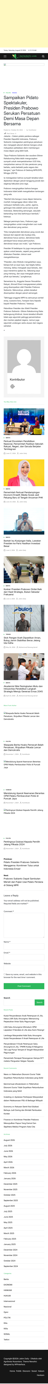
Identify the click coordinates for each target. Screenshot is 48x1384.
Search (7, 998)
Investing (7, 1097)
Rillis (6, 1328)
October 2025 (9, 1195)
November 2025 (10, 1189)
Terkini (14, 92)
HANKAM (8, 789)
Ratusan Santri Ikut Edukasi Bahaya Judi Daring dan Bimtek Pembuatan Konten (23, 1110)
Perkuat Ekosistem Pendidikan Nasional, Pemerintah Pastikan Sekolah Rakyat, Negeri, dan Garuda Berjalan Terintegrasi (23, 445)
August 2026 (9, 1140)
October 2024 (9, 1261)
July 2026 (8, 1145)
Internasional (9, 1301)
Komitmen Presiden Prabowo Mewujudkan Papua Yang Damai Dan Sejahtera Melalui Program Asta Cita (21, 1123)
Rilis (5, 1323)
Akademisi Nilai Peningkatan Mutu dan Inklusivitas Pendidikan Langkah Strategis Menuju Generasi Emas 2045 (23, 689)
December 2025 (10, 1184)
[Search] (43, 56)
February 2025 (10, 1239)
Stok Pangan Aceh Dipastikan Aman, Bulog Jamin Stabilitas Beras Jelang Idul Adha (22, 640)
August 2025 (9, 1206)
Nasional (7, 1307)
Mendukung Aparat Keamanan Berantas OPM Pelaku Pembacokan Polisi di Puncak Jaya (24, 796)
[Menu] (5, 56)
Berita (8, 437)
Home (12, 1371)
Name (7, 942)
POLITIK (8, 92)
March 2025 (9, 1233)
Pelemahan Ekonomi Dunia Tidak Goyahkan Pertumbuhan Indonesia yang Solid (24, 1087)
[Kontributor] (24, 356)
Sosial (34, 1371)
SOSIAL (7, 1334)
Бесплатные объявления (15, 1084)
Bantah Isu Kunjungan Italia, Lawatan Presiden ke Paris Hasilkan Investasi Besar (22, 543)
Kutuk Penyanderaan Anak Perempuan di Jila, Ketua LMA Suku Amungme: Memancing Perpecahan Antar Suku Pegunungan (23, 1019)
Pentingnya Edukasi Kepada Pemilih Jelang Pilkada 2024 (22, 843)
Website (7, 963)
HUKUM (7, 1296)
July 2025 (8, 1211)
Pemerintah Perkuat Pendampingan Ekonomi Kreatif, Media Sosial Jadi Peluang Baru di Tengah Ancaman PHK (23, 495)
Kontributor (32, 130)
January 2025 (10, 1244)
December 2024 (10, 1250)
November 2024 (10, 1255)
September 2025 (11, 1200)
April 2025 (8, 1228)
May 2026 (8, 1156)
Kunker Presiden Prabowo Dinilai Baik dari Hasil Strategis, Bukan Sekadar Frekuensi (23, 592)
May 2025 (8, 1222)
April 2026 (8, 1162)
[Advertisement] (24, 24)
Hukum (41, 1371)
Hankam (40, 1375)
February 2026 (10, 1173)
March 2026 (9, 1167)
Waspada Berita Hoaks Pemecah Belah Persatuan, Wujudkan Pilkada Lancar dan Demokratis (23, 747)
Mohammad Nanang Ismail (28, 647)
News (6, 1074)
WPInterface (20, 1364)
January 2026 (10, 1178)
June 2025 (8, 1217)
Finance (7, 1119)
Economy (8, 1106)
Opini (6, 1312)
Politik (18, 1371)
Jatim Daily (23, 453)
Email (7, 953)
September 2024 (11, 1266)
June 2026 (8, 1151)
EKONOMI (8, 1285)
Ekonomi (26, 1371)
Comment (9, 911)
